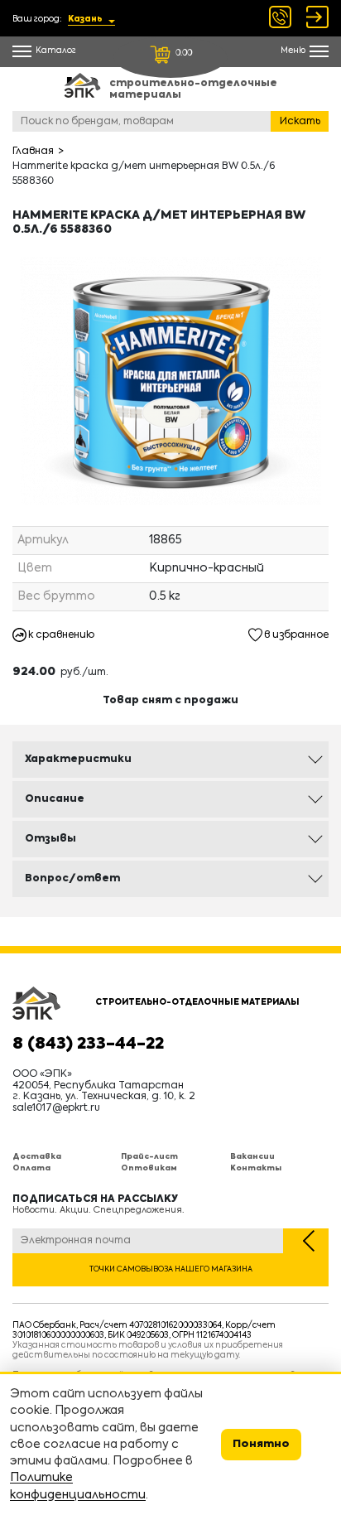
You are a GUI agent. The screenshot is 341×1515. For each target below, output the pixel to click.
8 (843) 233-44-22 (88, 1044)
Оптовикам (149, 1168)
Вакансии (252, 1156)
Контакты (255, 1168)
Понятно (261, 1444)
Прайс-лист (149, 1156)
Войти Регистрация (317, 17)
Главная (33, 152)
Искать (300, 122)
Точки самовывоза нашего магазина (170, 1269)
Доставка (36, 1156)
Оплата (31, 1168)
